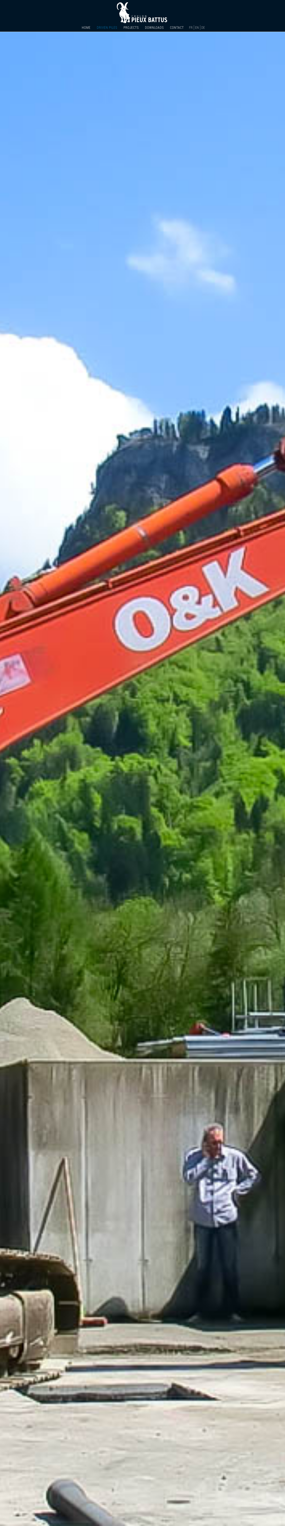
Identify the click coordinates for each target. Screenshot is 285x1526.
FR (191, 27)
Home (86, 27)
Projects (131, 27)
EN (197, 27)
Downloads (154, 27)
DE (203, 27)
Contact (177, 27)
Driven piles (107, 27)
